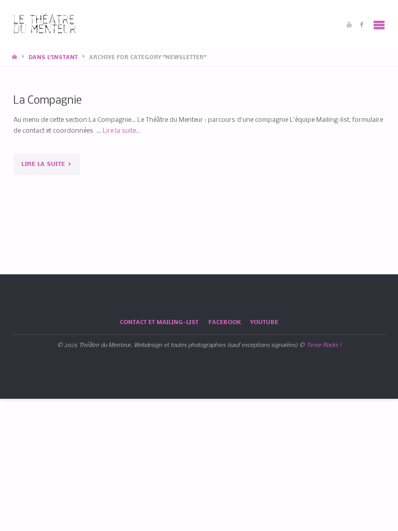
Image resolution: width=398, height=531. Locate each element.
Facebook (224, 322)
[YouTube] (349, 24)
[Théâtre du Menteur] (45, 24)
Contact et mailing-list (159, 322)
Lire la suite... (121, 131)
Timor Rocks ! (324, 345)
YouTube (264, 322)
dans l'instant (53, 58)
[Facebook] (361, 24)
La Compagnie (47, 101)
